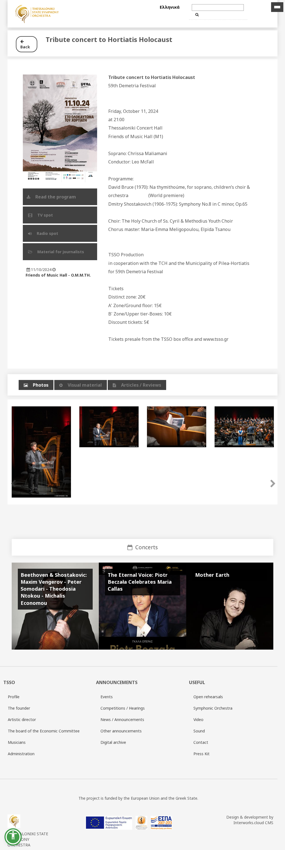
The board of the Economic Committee (44, 731)
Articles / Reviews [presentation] (141, 385)
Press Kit (201, 753)
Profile (13, 696)
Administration (21, 753)
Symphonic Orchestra (212, 708)
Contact (200, 742)
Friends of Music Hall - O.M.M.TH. (58, 275)
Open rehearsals (208, 696)
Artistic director (22, 719)
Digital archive (113, 742)
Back (25, 44)
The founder (19, 708)
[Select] (70, 13)
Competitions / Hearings (122, 708)
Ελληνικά (170, 7)
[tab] (36, 385)
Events (106, 696)
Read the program (56, 197)
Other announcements (121, 731)
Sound (199, 731)
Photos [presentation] (40, 385)
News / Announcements (122, 719)
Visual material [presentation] (85, 385)
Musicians (17, 742)
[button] (13, 836)
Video (198, 719)
